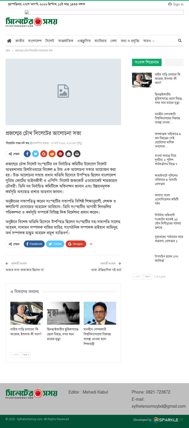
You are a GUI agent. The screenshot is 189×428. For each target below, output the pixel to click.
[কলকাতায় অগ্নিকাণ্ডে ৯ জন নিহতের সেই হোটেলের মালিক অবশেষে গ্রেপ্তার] (142, 139)
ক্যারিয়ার (100, 40)
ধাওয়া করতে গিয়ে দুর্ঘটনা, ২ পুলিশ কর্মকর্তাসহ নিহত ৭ (166, 160)
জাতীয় (19, 40)
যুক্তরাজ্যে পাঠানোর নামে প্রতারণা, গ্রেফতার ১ (169, 239)
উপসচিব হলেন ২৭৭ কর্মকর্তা (166, 258)
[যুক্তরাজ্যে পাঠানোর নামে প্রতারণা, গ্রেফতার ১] (142, 242)
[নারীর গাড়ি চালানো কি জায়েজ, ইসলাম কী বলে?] (26, 313)
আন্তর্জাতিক (65, 40)
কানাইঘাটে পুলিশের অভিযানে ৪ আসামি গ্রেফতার (166, 179)
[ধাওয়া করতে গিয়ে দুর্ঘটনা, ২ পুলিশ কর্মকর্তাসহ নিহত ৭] (142, 161)
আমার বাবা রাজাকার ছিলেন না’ (25, 270)
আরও (147, 40)
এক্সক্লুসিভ (84, 40)
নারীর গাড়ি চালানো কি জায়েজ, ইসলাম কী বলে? (167, 78)
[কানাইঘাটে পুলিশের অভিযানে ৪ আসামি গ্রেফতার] (142, 181)
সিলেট (49, 40)
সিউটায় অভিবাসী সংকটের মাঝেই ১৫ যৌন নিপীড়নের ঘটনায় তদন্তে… (168, 221)
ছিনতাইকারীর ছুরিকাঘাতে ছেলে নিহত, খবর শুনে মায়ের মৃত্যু (168, 98)
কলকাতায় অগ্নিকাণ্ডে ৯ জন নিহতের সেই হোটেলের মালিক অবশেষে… (168, 140)
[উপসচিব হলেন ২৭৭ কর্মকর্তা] (142, 262)
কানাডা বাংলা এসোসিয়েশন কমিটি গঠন (166, 199)
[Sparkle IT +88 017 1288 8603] (168, 420)
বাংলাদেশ (34, 40)
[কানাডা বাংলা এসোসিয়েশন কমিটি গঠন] (142, 200)
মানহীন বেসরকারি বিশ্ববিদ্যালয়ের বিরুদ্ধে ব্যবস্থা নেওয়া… (167, 118)
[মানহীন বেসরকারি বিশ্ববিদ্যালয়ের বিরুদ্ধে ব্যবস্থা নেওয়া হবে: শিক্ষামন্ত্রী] (100, 313)
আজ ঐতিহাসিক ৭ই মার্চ (106, 270)
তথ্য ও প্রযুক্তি (130, 40)
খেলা (113, 40)
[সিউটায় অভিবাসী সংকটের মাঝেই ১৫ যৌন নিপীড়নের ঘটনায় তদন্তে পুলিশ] (142, 220)
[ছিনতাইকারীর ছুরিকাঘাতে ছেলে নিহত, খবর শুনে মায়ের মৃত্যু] (63, 313)
